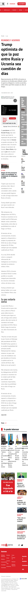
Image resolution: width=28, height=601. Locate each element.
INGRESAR (12, 4)
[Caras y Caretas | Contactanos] (25, 545)
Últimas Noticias (3, 555)
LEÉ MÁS (3, 170)
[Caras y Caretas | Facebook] (19, 545)
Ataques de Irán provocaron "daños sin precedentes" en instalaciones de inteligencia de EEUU (9, 175)
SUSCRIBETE (21, 4)
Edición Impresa (13, 565)
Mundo (14, 10)
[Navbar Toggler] (4, 4)
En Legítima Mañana (20, 514)
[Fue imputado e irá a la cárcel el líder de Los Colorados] (8, 476)
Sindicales (7, 10)
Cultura (8, 560)
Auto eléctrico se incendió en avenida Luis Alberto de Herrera (21, 538)
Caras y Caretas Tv (13, 557)
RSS (23, 569)
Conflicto (11, 442)
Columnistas (4, 562)
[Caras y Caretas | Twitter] (22, 545)
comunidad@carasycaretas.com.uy (8, 584)
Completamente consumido (21, 532)
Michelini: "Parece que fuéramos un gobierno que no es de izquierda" (21, 487)
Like (7, 563)
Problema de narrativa (20, 480)
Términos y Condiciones (5, 576)
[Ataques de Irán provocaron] (3, 444)
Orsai (20, 10)
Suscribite (12, 118)
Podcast (13, 561)
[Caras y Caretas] (7, 546)
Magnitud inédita (6, 442)
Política (3, 559)
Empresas (8, 566)
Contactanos (25, 565)
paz (5, 422)
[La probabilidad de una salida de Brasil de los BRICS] (17, 444)
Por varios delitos (8, 482)
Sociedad (3, 564)
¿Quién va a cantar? (20, 497)
